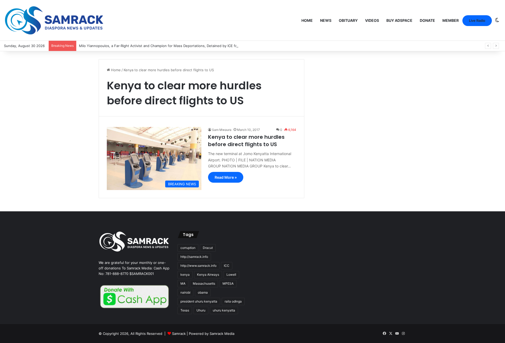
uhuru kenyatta (224, 310)
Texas (184, 310)
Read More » (226, 177)
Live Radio (477, 20)
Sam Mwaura (221, 130)
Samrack (179, 333)
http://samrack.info (194, 257)
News (325, 20)
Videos (372, 20)
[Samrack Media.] (54, 20)
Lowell (231, 275)
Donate (427, 20)
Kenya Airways (208, 275)
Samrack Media (222, 333)
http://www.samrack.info (198, 266)
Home (307, 20)
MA (182, 283)
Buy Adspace (399, 20)
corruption (187, 248)
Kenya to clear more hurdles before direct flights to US (246, 140)
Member (450, 20)
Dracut (208, 248)
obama (203, 292)
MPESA (228, 283)
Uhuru (200, 310)
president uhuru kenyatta (198, 301)
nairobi (185, 292)
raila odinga (233, 301)
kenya (185, 275)
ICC (226, 266)
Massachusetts (204, 283)
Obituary (348, 20)
